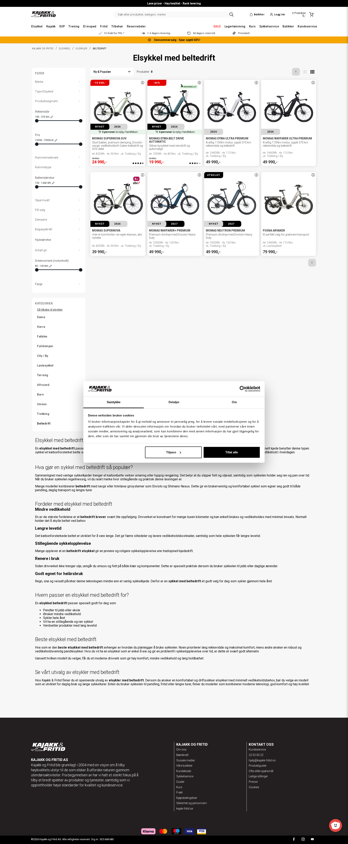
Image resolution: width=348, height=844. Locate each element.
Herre (41, 326)
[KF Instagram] (303, 840)
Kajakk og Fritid (43, 48)
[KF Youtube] (312, 840)
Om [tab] (234, 402)
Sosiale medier (185, 760)
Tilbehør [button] (117, 26)
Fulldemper (45, 346)
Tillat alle (231, 452)
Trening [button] (73, 26)
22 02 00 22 (256, 755)
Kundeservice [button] (307, 26)
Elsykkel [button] (37, 26)
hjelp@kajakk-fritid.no (262, 760)
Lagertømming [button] (235, 26)
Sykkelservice (184, 776)
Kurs (179, 787)
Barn (40, 394)
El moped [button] (89, 26)
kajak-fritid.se (184, 808)
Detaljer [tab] (174, 402)
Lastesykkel (45, 365)
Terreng (42, 375)
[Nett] (312, 71)
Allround (43, 384)
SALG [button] (217, 26)
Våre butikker (184, 765)
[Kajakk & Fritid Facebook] (293, 840)
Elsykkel (64, 48)
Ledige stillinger (258, 776)
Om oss (181, 749)
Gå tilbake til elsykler (50, 309)
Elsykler (81, 48)
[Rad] (305, 71)
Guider (180, 781)
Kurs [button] (252, 26)
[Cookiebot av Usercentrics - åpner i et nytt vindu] (242, 389)
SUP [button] (62, 26)
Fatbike (42, 336)
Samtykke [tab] (114, 402)
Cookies (254, 787)
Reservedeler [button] (136, 26)
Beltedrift (43, 423)
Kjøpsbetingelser (186, 797)
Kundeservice (257, 749)
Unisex (42, 404)
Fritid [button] (104, 26)
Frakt (179, 792)
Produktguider (258, 765)
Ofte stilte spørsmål (261, 771)
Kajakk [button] (51, 26)
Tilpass (171, 452)
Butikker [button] (288, 26)
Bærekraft (182, 755)
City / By (42, 355)
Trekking (43, 413)
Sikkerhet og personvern (191, 803)
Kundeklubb (183, 771)
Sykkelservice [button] (269, 26)
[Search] (231, 14)
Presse (253, 781)
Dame (41, 317)
